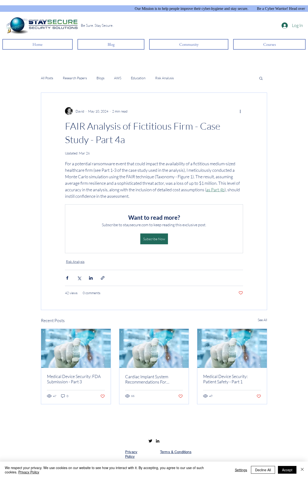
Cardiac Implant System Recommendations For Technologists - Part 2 (146, 379)
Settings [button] (241, 469)
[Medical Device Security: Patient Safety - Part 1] (232, 348)
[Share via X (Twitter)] (79, 278)
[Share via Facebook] (67, 278)
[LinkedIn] (157, 440)
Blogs (100, 78)
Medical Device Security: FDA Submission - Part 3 (74, 379)
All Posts (47, 78)
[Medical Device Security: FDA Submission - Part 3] (76, 348)
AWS (117, 78)
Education (138, 78)
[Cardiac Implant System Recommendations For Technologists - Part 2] (154, 348)
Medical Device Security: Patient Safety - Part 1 (225, 379)
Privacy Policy (28, 472)
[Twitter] (150, 440)
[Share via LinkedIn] (91, 278)
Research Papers (75, 78)
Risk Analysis (164, 78)
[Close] (302, 469)
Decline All (263, 469)
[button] (261, 78)
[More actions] (240, 111)
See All (262, 320)
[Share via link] (102, 278)
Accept (287, 469)
